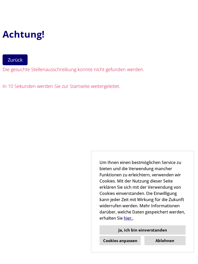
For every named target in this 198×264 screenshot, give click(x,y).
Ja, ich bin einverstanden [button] (142, 230)
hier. (128, 218)
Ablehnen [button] (164, 240)
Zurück (15, 60)
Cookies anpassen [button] (120, 240)
